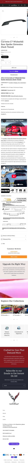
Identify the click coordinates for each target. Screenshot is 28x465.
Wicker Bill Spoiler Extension (17, 96)
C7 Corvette (16, 315)
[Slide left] (11, 37)
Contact (4, 419)
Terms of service (7, 462)
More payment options (14, 74)
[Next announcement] (25, 1)
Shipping (2, 52)
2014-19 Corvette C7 (8, 78)
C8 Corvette (4, 315)
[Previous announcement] (2, 1)
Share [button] (4, 243)
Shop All (4, 413)
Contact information (21, 462)
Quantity (2, 60)
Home (4, 410)
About (4, 416)
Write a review (14, 257)
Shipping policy (14, 462)
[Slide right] (16, 37)
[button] (2, 5)
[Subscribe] (23, 385)
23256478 (7, 100)
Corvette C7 (4, 57)
